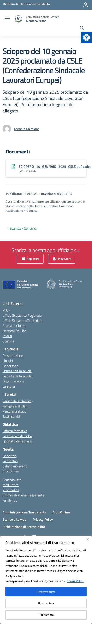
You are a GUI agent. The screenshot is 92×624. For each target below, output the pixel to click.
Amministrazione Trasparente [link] (24, 512)
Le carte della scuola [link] (17, 376)
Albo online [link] (11, 471)
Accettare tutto (46, 591)
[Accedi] (85, 5)
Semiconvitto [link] (12, 479)
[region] (46, 580)
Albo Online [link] (11, 490)
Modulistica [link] (11, 484)
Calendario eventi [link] (15, 466)
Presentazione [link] (13, 355)
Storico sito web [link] (14, 519)
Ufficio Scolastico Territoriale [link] (22, 320)
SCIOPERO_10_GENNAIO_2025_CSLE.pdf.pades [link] (55, 166)
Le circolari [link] (10, 461)
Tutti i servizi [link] (11, 416)
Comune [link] (8, 341)
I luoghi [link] (8, 360)
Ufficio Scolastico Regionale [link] (22, 315)
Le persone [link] (10, 365)
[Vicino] (87, 539)
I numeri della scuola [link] (17, 370)
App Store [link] (32, 258)
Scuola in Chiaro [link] (14, 325)
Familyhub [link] (10, 500)
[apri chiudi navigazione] (7, 19)
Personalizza (46, 603)
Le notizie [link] (9, 455)
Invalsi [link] (7, 335)
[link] (86, 37)
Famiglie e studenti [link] (16, 406)
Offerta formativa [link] (15, 430)
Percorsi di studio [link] (14, 411)
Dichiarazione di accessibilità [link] (24, 526)
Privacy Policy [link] (43, 519)
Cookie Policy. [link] (75, 581)
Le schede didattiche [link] (17, 436)
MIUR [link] (6, 310)
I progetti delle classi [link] (17, 441)
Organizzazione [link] (13, 381)
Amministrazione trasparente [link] (23, 495)
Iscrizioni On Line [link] (15, 330)
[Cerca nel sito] (82, 28)
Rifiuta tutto (46, 614)
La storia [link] (9, 386)
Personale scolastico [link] (17, 401)
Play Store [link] (64, 258)
